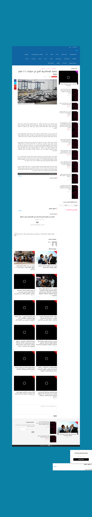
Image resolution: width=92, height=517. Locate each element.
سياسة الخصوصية (72, 63)
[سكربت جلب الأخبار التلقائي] (45, 445)
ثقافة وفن (26, 54)
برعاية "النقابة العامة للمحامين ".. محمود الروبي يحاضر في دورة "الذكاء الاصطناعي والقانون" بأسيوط (65, 91)
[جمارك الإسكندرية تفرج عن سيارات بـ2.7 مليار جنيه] (37, 92)
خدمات (45, 59)
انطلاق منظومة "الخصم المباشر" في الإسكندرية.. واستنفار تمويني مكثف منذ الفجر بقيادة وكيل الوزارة (34, 234)
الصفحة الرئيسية (73, 54)
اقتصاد (39, 59)
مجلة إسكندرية (53, 68)
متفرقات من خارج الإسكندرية (37, 54)
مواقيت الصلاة (51, 63)
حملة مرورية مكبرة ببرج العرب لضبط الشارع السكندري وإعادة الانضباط (25, 368)
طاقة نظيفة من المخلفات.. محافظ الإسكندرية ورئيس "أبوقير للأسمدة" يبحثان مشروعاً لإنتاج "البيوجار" (47, 369)
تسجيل (70, 47)
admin (50, 76)
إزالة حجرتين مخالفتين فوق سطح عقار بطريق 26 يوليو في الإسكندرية (25, 393)
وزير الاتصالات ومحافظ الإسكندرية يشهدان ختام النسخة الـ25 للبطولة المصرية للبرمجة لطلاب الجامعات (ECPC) (47, 394)
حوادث (57, 54)
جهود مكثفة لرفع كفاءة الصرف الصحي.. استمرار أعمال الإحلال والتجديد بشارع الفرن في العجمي (47, 318)
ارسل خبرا (65, 63)
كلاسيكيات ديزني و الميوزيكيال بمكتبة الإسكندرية (68, 84)
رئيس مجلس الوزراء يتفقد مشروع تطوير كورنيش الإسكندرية (47, 267)
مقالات (51, 59)
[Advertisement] (54, 23)
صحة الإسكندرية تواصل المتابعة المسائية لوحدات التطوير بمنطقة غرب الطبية (65, 175)
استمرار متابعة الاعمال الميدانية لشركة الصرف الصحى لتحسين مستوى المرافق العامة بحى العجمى (24, 292)
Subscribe (81, 459)
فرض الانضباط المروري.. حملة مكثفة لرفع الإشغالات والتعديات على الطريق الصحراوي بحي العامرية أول (25, 318)
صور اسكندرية (67, 59)
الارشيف (58, 63)
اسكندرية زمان (58, 59)
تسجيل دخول (75, 47)
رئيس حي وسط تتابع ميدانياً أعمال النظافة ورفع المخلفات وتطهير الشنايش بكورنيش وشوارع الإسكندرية (46, 343)
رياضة (52, 54)
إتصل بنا (27, 59)
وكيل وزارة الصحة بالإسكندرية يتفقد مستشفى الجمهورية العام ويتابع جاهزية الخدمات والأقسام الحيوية (65, 187)
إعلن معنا (34, 59)
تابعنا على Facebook (71, 210)
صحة (47, 54)
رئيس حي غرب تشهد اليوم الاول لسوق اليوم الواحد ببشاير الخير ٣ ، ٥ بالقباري (25, 267)
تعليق (55, 416)
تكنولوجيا (74, 59)
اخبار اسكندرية (64, 54)
